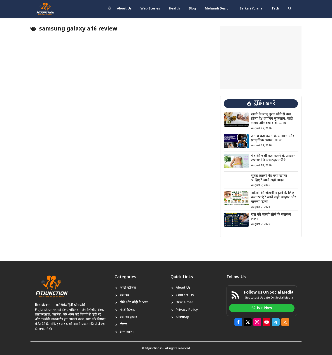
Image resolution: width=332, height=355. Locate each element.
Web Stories (150, 9)
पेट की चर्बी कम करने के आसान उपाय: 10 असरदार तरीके (273, 158)
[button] (290, 8)
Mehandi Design (218, 9)
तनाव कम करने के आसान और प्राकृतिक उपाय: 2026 (272, 138)
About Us (124, 9)
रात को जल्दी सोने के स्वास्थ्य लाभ (271, 217)
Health (174, 9)
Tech (275, 9)
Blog (192, 9)
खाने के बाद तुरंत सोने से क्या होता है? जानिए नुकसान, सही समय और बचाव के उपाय (272, 119)
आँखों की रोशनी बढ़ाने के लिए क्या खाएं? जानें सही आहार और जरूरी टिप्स (273, 197)
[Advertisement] (261, 57)
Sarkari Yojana (251, 9)
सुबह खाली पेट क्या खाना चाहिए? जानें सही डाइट (269, 178)
